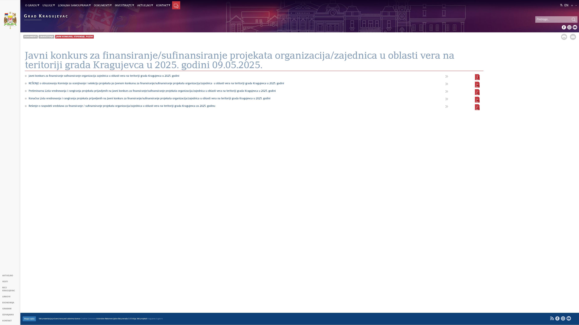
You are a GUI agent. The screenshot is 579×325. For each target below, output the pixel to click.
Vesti (5, 282)
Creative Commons (88, 319)
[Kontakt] (176, 5)
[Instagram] (569, 27)
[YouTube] (575, 27)
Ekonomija (8, 303)
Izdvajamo (8, 315)
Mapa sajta (29, 319)
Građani (6, 309)
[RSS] (552, 318)
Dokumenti (30, 37)
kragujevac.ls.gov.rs (155, 319)
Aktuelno (7, 276)
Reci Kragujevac (8, 289)
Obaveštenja (46, 37)
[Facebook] (564, 27)
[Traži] (573, 19)
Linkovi (6, 297)
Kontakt (7, 321)
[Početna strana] (10, 20)
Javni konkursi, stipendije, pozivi (74, 37)
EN (566, 5)
